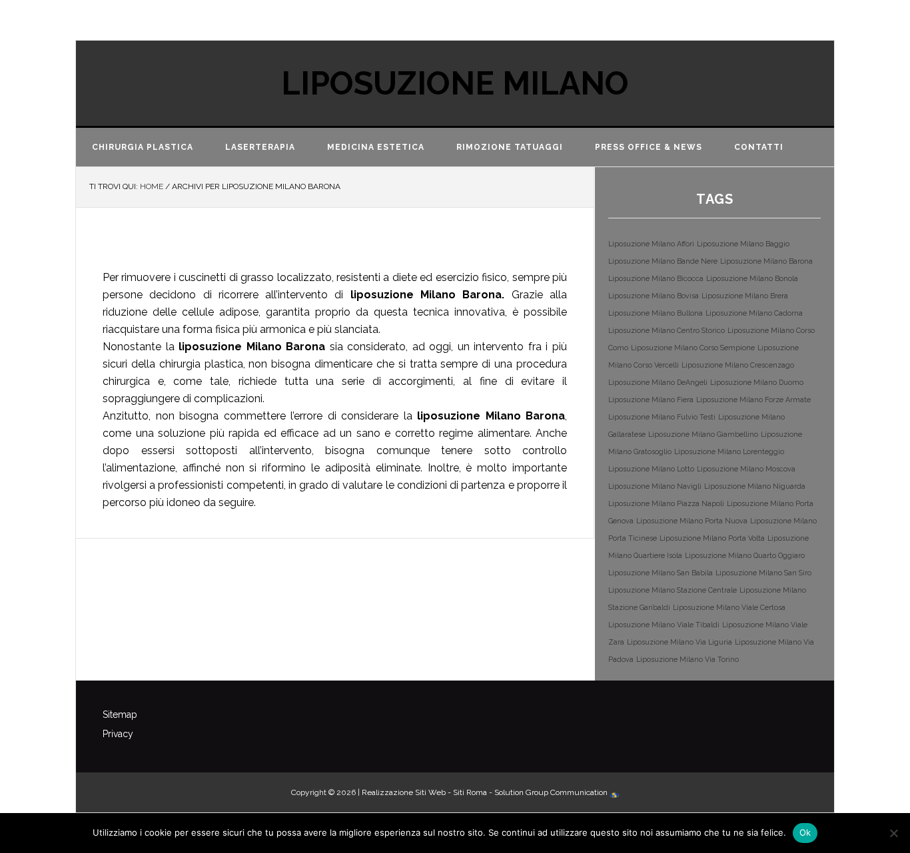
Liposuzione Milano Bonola (752, 278)
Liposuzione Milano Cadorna (754, 313)
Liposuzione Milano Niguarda (754, 486)
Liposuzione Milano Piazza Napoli (666, 503)
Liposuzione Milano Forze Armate (753, 400)
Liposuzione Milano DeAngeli (657, 382)
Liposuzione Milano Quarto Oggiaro (745, 555)
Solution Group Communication (552, 792)
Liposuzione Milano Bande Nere (662, 261)
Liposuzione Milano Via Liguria (679, 642)
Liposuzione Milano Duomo (756, 382)
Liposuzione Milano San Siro (763, 573)
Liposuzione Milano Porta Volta (712, 538)
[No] (893, 833)
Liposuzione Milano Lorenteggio (729, 451)
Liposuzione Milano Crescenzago (738, 365)
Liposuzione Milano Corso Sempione (693, 348)
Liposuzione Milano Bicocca (655, 278)
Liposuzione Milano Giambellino (703, 434)
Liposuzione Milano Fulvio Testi (661, 417)
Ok (805, 832)
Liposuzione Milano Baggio (743, 244)
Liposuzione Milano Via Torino (687, 659)
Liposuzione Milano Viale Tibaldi (663, 625)
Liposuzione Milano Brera (744, 296)
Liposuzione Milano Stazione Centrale (672, 590)
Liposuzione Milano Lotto (651, 469)
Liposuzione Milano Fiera (650, 400)
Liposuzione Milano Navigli (654, 486)
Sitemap (120, 714)
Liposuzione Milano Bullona (655, 313)
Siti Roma (470, 792)
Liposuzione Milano (455, 83)
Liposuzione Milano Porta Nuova (691, 521)
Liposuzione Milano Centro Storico (666, 330)
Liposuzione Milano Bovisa (653, 296)
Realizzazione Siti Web (404, 792)
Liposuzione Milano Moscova (746, 469)
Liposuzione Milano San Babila (660, 573)
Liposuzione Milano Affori (651, 244)
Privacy (118, 733)
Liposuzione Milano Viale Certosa (729, 607)
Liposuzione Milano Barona (295, 246)
